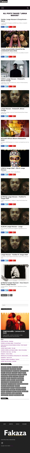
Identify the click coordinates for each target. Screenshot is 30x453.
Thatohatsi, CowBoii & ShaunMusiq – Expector (10, 359)
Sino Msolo (25, 391)
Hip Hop (9, 367)
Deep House (16, 370)
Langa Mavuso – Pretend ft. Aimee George (12, 109)
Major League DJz (5, 387)
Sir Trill (3, 380)
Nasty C (3, 372)
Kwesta (13, 380)
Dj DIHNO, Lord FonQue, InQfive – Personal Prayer (11, 343)
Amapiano (3, 367)
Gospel (19, 368)
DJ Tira (19, 372)
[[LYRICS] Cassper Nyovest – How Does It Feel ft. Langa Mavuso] (15, 280)
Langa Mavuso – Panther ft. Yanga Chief (14, 255)
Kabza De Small (5, 368)
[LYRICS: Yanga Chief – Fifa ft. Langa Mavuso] (15, 166)
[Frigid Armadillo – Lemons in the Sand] (15, 329)
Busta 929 (3, 378)
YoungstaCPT (4, 395)
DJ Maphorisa (13, 368)
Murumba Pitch (20, 380)
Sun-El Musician (5, 389)
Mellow (24, 374)
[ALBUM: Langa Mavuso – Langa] (15, 224)
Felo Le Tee (8, 391)
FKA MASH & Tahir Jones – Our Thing (8, 351)
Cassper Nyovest (12, 374)
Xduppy (12, 387)
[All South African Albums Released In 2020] (15, 136)
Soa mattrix (18, 393)
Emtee (24, 372)
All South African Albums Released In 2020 (13, 139)
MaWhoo (17, 385)
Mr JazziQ (21, 376)
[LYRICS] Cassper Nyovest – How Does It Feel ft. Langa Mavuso (14, 283)
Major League (10, 385)
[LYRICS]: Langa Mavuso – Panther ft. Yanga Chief (13, 197)
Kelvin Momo (4, 376)
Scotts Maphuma (12, 383)
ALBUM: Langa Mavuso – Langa (11, 226)
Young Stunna (4, 382)
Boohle (3, 391)
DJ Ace (8, 378)
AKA (21, 382)
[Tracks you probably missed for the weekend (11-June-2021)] (15, 47)
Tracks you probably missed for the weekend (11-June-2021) (13, 50)
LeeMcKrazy (20, 378)
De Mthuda (13, 378)
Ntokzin (11, 395)
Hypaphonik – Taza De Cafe (6, 357)
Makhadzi (12, 389)
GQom (20, 367)
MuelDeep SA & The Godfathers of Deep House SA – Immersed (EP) (14, 355)
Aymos (2, 393)
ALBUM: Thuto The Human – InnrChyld (8, 361)
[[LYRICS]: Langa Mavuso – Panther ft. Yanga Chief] (15, 194)
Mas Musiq (18, 387)
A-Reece (19, 374)
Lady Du (23, 387)
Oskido (19, 391)
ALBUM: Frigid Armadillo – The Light (8, 348)
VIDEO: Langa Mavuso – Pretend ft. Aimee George (13, 79)
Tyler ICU (15, 376)
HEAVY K (14, 391)
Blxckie (8, 380)
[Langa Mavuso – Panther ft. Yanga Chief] (15, 252)
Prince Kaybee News (20, 389)
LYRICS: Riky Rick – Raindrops (7, 341)
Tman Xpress (18, 395)
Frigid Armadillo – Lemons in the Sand (14, 332)
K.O (22, 395)
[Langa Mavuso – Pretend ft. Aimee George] (15, 106)
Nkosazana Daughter (22, 383)
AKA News (8, 372)
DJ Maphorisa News (14, 382)
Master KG (8, 393)
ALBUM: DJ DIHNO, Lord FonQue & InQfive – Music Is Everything (14, 350)
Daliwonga (4, 383)
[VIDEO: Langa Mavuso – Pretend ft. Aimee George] (15, 77)
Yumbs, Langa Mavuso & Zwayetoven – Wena (14, 20)
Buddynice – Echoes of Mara (6, 353)
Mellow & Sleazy (24, 370)
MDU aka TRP (4, 374)
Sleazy (10, 376)
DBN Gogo (3, 385)
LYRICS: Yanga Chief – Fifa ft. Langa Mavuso (13, 169)
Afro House (15, 367)
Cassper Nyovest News (6, 370)
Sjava (13, 393)
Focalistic (14, 372)
